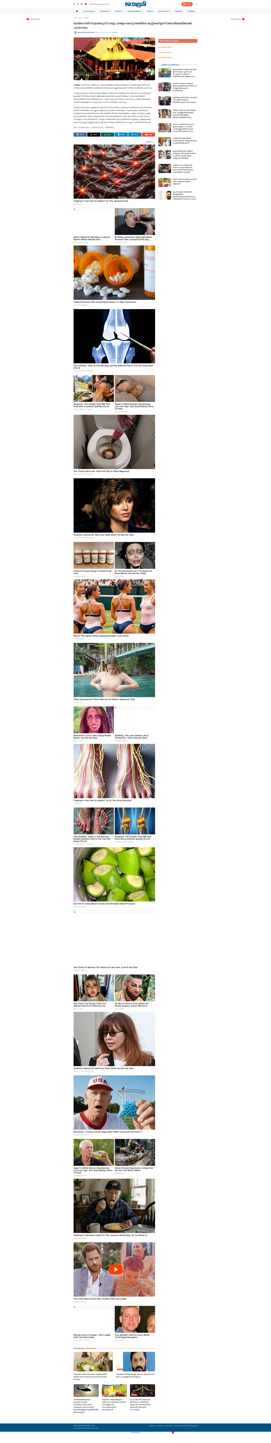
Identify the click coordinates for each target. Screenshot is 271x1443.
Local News (163, 11)
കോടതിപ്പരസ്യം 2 (165, 52)
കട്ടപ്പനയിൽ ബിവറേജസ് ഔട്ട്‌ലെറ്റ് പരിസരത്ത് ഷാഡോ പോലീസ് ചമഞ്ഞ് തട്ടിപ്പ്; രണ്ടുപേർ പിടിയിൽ (184, 154)
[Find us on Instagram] (78, 4)
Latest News (88, 11)
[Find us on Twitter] (82, 4)
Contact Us (159, 1426)
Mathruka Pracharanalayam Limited (85, 1426)
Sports (118, 11)
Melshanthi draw (97, 127)
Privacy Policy (178, 1426)
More (149, 11)
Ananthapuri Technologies (90, 1428)
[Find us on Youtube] (86, 4)
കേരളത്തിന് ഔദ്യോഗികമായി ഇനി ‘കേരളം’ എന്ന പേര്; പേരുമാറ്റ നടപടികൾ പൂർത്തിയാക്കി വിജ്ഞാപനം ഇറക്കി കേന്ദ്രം (184, 74)
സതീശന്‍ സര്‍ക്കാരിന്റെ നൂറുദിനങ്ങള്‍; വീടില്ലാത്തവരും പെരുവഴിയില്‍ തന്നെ (185, 140)
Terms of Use (169, 1426)
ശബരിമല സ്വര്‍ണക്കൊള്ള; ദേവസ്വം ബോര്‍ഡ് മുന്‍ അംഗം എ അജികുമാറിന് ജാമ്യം (135, 1375)
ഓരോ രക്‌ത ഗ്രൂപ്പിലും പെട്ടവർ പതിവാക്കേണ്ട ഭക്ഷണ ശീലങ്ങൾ (184, 181)
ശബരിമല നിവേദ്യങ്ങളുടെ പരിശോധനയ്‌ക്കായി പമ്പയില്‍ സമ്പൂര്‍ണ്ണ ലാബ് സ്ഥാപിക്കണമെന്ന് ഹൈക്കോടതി (114, 1404)
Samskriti (179, 11)
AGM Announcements (190, 1426)
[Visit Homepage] (135, 4)
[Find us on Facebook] (74, 4)
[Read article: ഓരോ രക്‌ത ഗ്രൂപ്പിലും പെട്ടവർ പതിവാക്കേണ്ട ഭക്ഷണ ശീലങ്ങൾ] (164, 182)
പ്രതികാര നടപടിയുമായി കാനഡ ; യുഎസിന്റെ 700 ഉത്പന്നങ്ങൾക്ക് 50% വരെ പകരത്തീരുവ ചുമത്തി (183, 168)
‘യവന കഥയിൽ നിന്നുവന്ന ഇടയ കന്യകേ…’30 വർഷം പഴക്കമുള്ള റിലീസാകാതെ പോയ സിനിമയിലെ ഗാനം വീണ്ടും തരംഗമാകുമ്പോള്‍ (183, 129)
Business (191, 11)
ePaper (188, 4)
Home (75, 18)
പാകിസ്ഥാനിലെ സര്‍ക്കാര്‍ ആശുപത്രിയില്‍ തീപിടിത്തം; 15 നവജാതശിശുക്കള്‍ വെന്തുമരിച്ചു (185, 87)
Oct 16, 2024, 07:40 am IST (104, 32)
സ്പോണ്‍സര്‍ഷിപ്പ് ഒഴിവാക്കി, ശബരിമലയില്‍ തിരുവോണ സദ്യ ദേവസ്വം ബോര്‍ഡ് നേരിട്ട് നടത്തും (90, 1377)
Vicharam (104, 11)
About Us (152, 1426)
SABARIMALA (109, 127)
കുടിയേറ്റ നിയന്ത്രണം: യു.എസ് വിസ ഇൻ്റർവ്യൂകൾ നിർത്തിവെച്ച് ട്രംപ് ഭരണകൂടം (185, 99)
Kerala (86, 18)
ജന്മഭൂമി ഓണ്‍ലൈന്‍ (86, 32)
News (80, 18)
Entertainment (134, 11)
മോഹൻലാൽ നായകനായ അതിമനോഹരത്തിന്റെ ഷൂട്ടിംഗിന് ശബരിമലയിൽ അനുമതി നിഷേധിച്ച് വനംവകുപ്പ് (140, 1404)
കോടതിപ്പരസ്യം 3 (165, 57)
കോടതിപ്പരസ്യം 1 (165, 47)
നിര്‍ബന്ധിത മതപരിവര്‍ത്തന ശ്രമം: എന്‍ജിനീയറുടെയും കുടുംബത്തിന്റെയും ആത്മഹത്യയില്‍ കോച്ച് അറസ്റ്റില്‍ (184, 115)
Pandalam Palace (84, 127)
